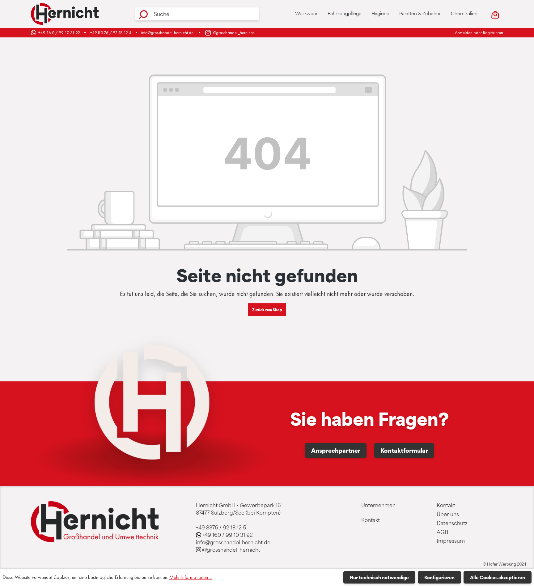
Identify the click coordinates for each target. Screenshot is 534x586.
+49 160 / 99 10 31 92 (227, 534)
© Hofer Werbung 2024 (504, 564)
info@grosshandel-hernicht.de (167, 32)
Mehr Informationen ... (190, 577)
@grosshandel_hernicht (233, 32)
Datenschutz (452, 523)
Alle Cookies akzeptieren (497, 577)
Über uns (448, 514)
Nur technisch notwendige (379, 577)
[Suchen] (143, 13)
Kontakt (370, 519)
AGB (442, 531)
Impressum (451, 540)
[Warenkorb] (495, 14)
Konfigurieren (439, 577)
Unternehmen (378, 505)
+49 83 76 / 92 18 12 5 (110, 32)
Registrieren (493, 32)
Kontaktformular (404, 450)
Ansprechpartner (335, 450)
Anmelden (464, 32)
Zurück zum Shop (267, 309)
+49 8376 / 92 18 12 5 (221, 527)
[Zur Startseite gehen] (65, 14)
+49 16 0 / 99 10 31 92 (59, 32)
